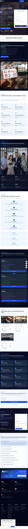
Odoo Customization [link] (10, 508)
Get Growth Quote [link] (14, 286)
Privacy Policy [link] (3, 511)
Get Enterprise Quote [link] (14, 300)
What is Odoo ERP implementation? (5, 441)
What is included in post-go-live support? (5, 453)
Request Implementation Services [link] (5, 28)
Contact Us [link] (2, 508)
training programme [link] (3, 358)
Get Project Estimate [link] (14, 404)
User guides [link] (25, 523)
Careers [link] (2, 509)
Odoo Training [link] (9, 517)
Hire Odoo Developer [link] (10, 510)
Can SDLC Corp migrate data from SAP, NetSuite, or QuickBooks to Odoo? (9, 451)
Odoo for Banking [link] (16, 510)
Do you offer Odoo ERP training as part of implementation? (7, 455)
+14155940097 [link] (3, 486)
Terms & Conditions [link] (3, 510)
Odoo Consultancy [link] (10, 511)
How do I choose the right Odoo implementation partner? (7, 462)
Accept (12, 526)
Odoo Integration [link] (10, 509)
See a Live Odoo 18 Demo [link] (5, 56)
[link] (1, 12)
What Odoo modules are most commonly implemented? (7, 464)
